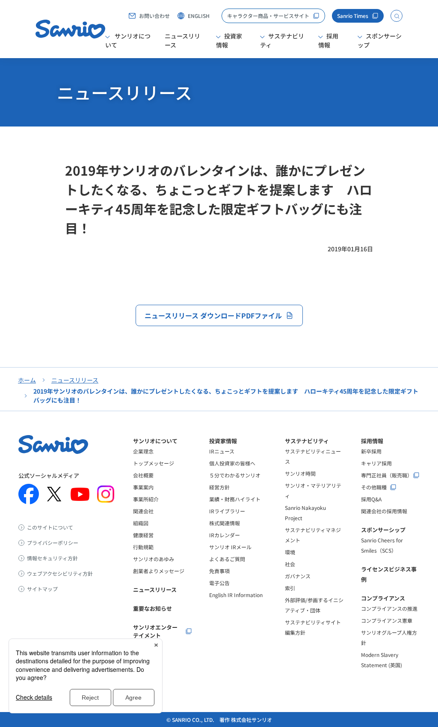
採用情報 (372, 441)
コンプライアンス (383, 598)
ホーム (27, 380)
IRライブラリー (227, 511)
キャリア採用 (376, 463)
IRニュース (221, 451)
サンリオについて (155, 441)
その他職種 (374, 487)
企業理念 (143, 451)
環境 (290, 552)
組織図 (140, 523)
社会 (290, 564)
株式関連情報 (224, 523)
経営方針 (219, 487)
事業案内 (143, 487)
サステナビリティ (307, 441)
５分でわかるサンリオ (234, 475)
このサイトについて (50, 527)
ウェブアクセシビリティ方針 (60, 573)
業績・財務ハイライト (234, 499)
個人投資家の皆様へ (232, 463)
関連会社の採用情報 (384, 511)
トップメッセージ (153, 463)
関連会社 (143, 511)
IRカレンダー (224, 535)
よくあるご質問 (227, 558)
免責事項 (219, 570)
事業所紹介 (146, 499)
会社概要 (143, 475)
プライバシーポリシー (52, 542)
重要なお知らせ (152, 608)
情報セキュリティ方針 (52, 558)
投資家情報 (223, 441)
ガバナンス (298, 576)
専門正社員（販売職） (386, 475)
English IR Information (236, 594)
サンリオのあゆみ (153, 558)
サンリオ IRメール (230, 546)
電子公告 (219, 582)
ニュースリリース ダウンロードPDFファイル (213, 315)
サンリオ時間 (300, 473)
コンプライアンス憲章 (386, 620)
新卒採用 (371, 451)
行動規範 (143, 546)
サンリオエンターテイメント (155, 631)
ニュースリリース (182, 40)
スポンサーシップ (383, 530)
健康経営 (143, 535)
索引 (290, 588)
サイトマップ (42, 589)
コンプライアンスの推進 (389, 608)
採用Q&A (371, 499)
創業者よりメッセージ (158, 570)
